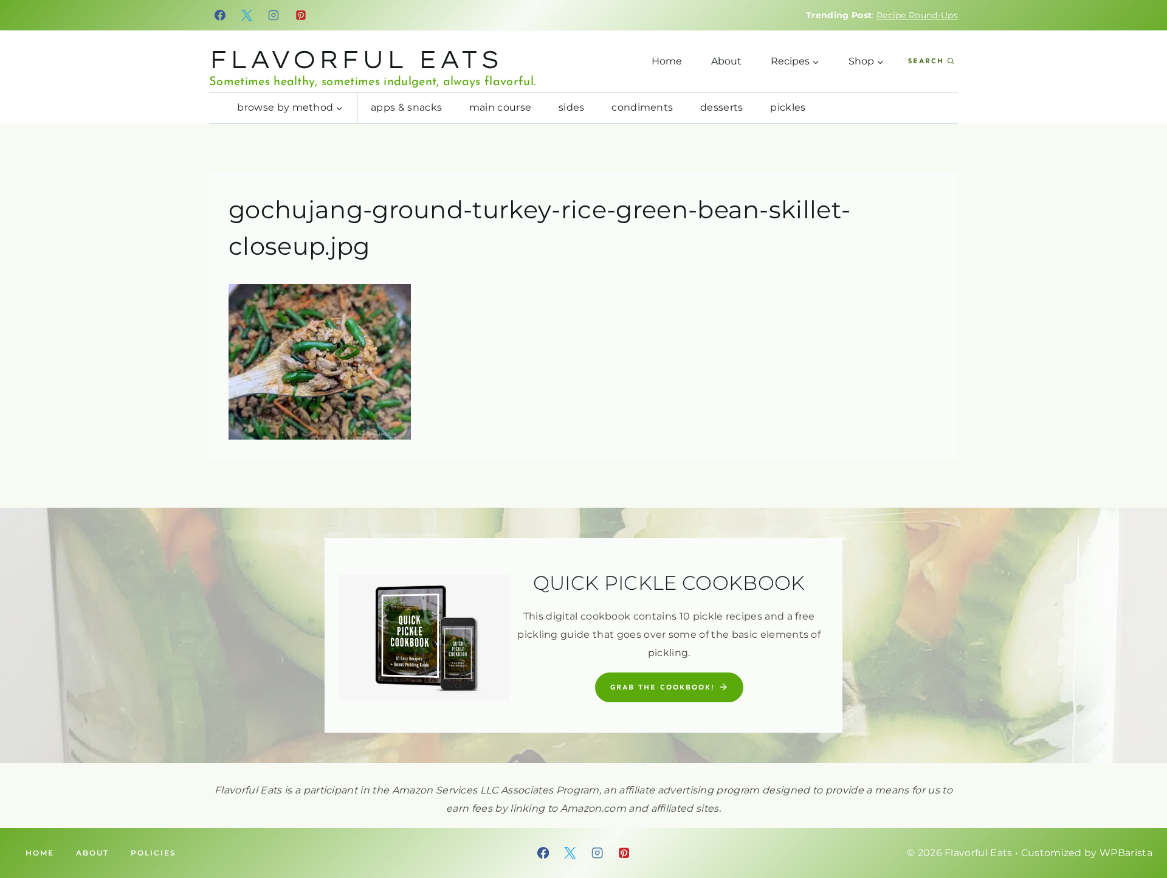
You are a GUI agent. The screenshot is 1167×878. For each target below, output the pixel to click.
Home (667, 61)
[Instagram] (274, 15)
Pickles (787, 107)
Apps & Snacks (406, 107)
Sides (572, 107)
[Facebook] (220, 15)
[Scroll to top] (1139, 831)
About (726, 61)
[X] (247, 15)
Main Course (500, 107)
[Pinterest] (301, 15)
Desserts (721, 107)
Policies (153, 852)
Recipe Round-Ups (917, 15)
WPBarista (1126, 853)
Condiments (642, 107)
